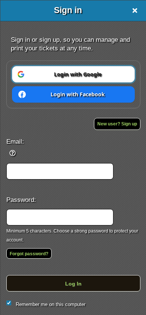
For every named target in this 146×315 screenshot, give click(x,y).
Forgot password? (29, 253)
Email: (15, 141)
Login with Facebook (78, 94)
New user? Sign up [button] (117, 124)
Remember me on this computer (50, 304)
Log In (73, 284)
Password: (21, 199)
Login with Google (77, 74)
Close (134, 10)
